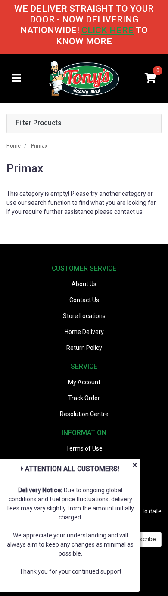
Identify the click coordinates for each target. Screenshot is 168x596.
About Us (84, 284)
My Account (84, 382)
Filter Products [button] (39, 123)
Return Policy (84, 347)
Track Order (84, 398)
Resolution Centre (84, 414)
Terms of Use (84, 448)
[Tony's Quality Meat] (84, 77)
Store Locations (84, 315)
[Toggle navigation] (16, 78)
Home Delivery (84, 331)
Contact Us (84, 299)
